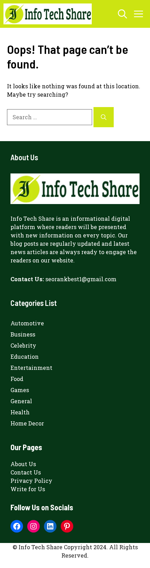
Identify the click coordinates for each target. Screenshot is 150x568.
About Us (23, 464)
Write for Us (27, 489)
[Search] (103, 117)
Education (24, 356)
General (21, 401)
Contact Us (25, 472)
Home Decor (27, 423)
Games (19, 389)
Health (20, 412)
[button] (122, 14)
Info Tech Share (32, 218)
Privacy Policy (31, 480)
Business (22, 334)
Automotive (27, 323)
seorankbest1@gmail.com (81, 279)
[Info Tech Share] (47, 14)
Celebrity (23, 345)
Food (16, 378)
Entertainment (31, 367)
